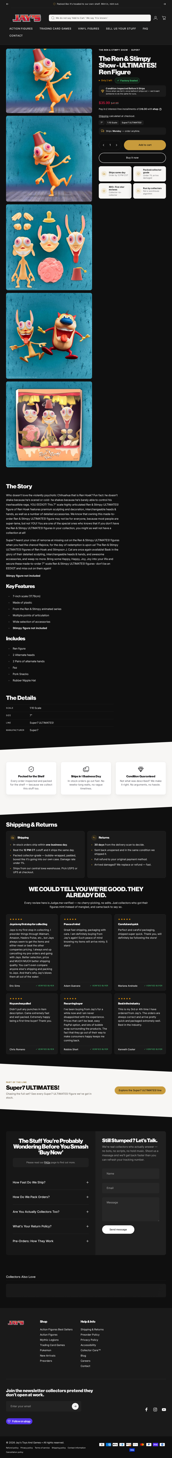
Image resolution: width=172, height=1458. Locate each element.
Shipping (104, 116)
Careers (85, 1360)
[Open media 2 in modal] (49, 159)
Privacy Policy (89, 1339)
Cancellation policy (14, 1452)
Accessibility (88, 1345)
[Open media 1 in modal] (49, 81)
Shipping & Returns (92, 1329)
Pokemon (45, 1350)
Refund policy (12, 1448)
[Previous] (7, 4)
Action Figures (48, 1334)
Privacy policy (26, 1448)
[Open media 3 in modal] (49, 247)
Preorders (46, 1360)
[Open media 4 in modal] (49, 336)
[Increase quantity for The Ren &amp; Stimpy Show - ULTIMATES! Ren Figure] (117, 145)
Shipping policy (59, 1448)
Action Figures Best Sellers (56, 1329)
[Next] (164, 4)
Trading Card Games (52, 1345)
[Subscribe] (75, 1406)
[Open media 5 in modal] (49, 424)
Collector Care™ (91, 1350)
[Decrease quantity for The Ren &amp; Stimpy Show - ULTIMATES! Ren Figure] (103, 145)
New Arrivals (47, 1355)
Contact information (77, 1448)
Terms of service (42, 1448)
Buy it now (132, 157)
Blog (83, 1355)
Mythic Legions (49, 1339)
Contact (85, 1366)
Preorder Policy (90, 1334)
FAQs (47, 1162)
